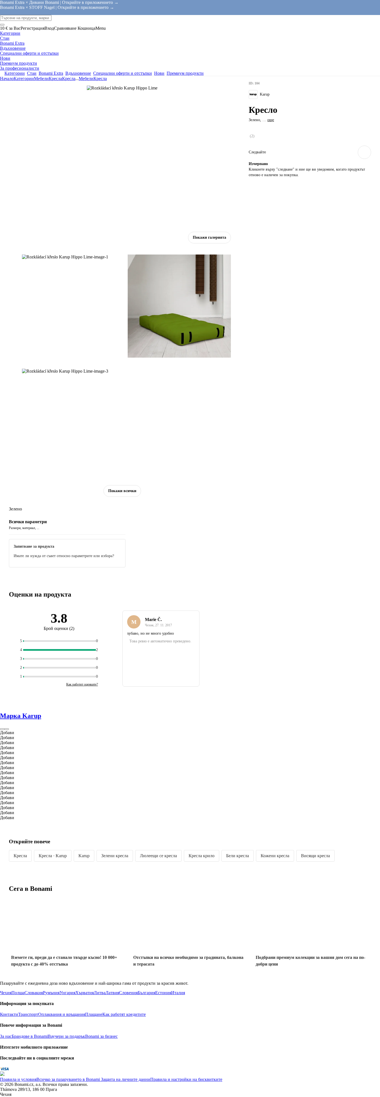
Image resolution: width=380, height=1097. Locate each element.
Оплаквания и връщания (61, 1014)
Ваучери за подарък (66, 1036)
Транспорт (28, 1014)
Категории (24, 78)
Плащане (93, 1014)
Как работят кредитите (124, 1014)
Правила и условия (18, 1079)
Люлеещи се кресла (158, 855)
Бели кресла (237, 855)
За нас (6, 1036)
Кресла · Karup (53, 855)
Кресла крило (201, 855)
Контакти (9, 1014)
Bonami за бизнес (101, 1036)
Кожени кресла (275, 855)
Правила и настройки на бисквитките (186, 1079)
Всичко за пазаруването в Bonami (68, 1079)
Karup (84, 855)
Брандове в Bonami (30, 1036)
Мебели (41, 78)
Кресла (68, 78)
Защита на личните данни (125, 1079)
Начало (7, 78)
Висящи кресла (315, 855)
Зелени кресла (114, 855)
